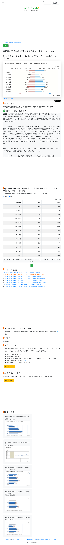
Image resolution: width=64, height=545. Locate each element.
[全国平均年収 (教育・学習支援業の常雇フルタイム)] (17, 428)
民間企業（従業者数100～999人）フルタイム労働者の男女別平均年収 (25, 282)
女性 (12, 196)
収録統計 (8, 539)
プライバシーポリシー (31, 539)
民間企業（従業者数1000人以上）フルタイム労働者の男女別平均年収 (25, 278)
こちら (58, 332)
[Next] (38, 265)
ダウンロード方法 (8, 99)
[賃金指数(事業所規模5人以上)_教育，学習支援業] (17, 454)
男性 (6, 196)
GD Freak (31, 7)
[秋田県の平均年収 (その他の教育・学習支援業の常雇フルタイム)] (17, 503)
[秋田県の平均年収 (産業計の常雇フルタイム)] (17, 478)
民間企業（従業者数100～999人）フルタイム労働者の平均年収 (23, 280)
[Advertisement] (32, 24)
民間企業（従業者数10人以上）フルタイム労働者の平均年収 (22, 272)
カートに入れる (9, 366)
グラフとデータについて (18, 539)
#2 (5, 46)
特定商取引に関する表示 (44, 539)
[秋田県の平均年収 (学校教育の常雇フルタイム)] (17, 527)
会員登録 (55, 3)
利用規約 (54, 539)
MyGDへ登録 (9, 380)
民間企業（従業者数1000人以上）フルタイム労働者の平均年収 (23, 276)
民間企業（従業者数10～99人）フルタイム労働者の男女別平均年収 (24, 286)
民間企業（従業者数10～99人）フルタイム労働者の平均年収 (22, 284)
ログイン (47, 3)
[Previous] (26, 265)
